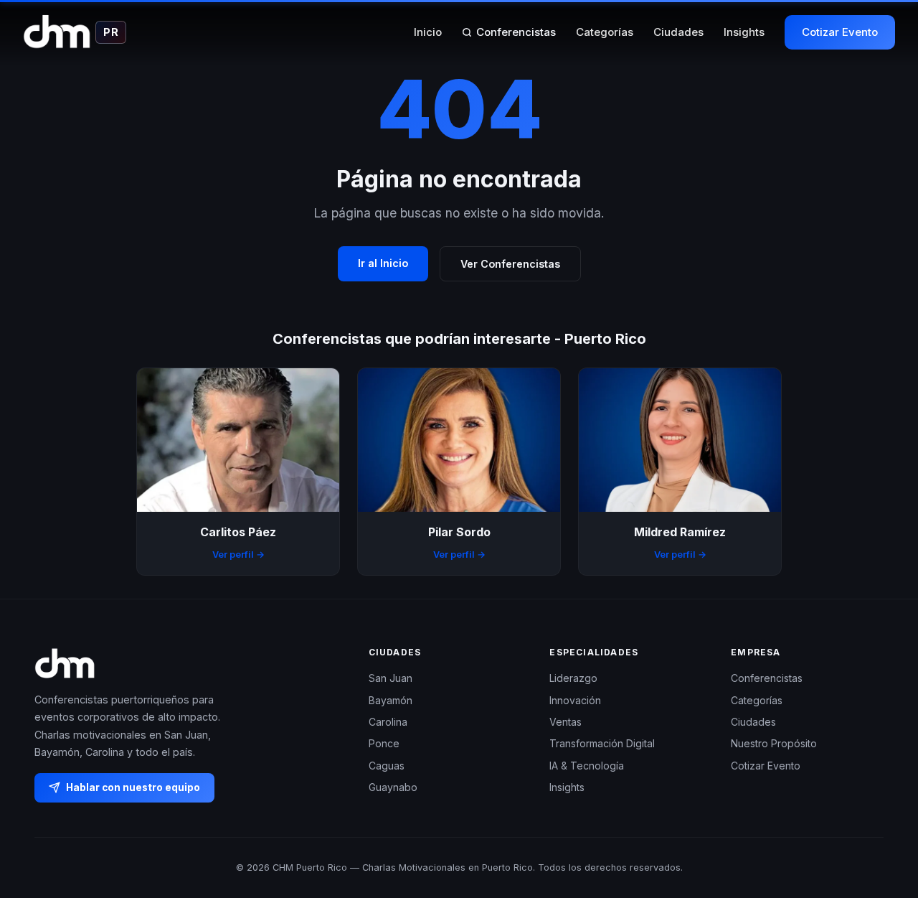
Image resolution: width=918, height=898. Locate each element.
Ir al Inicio (383, 263)
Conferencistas (516, 32)
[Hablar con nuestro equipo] (881, 813)
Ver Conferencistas (510, 264)
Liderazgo (573, 678)
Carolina (388, 722)
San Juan (390, 678)
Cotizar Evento (840, 32)
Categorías (604, 32)
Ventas (565, 722)
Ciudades (678, 32)
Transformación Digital (602, 743)
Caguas (386, 765)
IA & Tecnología (586, 765)
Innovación (575, 699)
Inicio (428, 32)
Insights (744, 32)
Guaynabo (393, 787)
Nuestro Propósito (774, 743)
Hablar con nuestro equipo (133, 786)
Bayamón (390, 699)
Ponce (384, 743)
